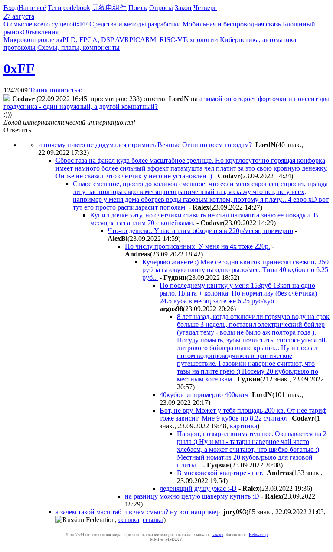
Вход (10, 7)
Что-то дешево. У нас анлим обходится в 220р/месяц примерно (200, 230)
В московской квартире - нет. (220, 472)
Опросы (161, 7)
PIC (134, 39)
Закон (183, 7)
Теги (55, 7)
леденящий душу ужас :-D (198, 488)
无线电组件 (109, 7)
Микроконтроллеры (32, 39)
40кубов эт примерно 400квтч (204, 394)
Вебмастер (258, 534)
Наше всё (32, 7)
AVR (122, 39)
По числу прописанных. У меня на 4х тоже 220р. (197, 246)
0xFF (80, 24)
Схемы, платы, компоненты (78, 47)
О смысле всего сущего (38, 24)
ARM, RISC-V (161, 39)
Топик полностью (55, 90)
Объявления (41, 32)
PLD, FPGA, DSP (88, 39)
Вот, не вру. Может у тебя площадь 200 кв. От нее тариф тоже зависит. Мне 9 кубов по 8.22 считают (243, 414)
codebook (76, 7)
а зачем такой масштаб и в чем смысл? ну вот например (138, 512)
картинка (243, 426)
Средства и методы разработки (135, 24)
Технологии (200, 39)
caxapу (217, 534)
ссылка (128, 519)
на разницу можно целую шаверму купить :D (192, 496)
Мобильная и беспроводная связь (232, 24)
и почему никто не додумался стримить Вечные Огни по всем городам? (145, 144)
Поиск (137, 7)
